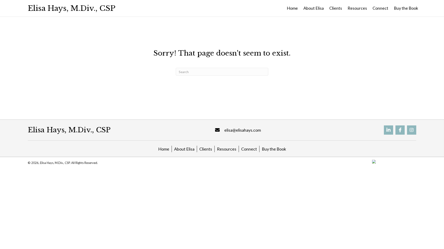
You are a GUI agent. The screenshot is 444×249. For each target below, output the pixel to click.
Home (163, 148)
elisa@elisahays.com (242, 130)
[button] (388, 130)
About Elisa (184, 148)
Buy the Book (274, 148)
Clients (205, 148)
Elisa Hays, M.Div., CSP (71, 8)
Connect (249, 148)
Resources (226, 148)
